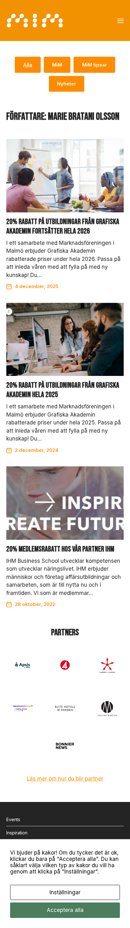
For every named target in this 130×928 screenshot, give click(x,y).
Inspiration (16, 832)
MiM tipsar (94, 65)
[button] (121, 20)
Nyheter (66, 84)
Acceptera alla (65, 910)
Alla (27, 65)
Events (13, 819)
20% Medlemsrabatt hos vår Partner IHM (60, 549)
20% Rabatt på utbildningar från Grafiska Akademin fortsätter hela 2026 (62, 226)
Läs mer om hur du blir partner (65, 778)
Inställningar (65, 892)
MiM (57, 65)
